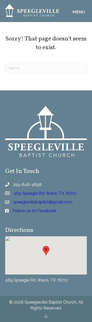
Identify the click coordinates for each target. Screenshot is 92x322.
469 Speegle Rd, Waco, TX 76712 (36, 280)
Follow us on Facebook (34, 210)
